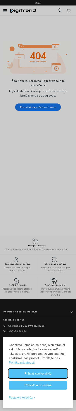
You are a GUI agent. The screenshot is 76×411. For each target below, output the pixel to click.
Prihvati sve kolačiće (38, 373)
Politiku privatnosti (22, 362)
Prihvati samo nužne (38, 385)
